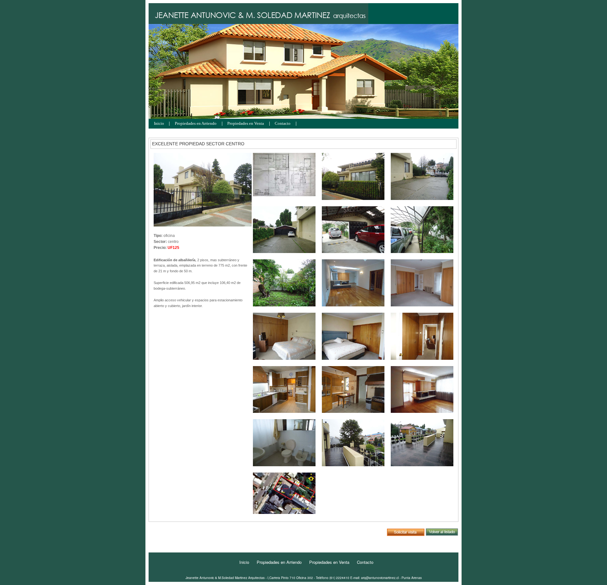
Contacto (283, 124)
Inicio (159, 124)
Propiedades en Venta (245, 124)
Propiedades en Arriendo (196, 124)
